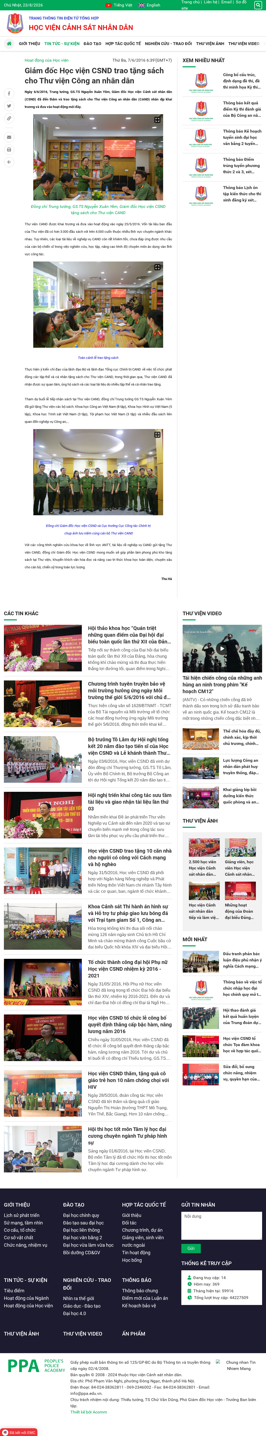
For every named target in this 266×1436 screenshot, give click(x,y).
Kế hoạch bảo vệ (139, 1305)
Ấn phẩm (133, 1334)
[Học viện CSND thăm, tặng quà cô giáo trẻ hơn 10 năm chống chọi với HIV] (43, 1093)
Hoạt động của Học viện (47, 60)
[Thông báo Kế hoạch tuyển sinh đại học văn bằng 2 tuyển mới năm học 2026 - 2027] (201, 139)
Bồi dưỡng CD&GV (81, 1252)
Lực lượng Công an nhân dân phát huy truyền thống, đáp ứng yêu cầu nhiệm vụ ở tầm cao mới (241, 773)
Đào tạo (73, 1205)
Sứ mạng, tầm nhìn (23, 1222)
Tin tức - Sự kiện (25, 1280)
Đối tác (129, 1222)
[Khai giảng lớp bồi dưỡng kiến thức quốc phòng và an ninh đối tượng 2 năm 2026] (201, 797)
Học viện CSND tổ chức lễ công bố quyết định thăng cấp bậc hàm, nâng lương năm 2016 (130, 1024)
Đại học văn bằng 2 (82, 1237)
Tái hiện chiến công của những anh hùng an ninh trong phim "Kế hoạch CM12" (222, 684)
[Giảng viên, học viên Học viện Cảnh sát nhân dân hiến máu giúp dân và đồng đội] (240, 847)
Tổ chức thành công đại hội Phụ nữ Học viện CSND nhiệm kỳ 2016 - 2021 (128, 969)
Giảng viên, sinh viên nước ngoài (143, 1241)
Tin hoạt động (136, 1252)
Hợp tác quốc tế (144, 1205)
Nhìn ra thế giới (78, 1298)
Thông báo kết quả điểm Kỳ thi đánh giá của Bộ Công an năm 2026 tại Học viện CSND (242, 115)
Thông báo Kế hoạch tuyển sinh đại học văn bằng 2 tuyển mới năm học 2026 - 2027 (242, 143)
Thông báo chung (140, 1290)
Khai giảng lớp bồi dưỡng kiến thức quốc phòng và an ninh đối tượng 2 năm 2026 (239, 802)
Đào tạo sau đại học (83, 1222)
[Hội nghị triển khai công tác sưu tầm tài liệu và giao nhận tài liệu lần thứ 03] (43, 815)
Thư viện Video (202, 613)
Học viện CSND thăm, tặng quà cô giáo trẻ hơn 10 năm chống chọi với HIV (128, 1080)
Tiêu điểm (14, 1290)
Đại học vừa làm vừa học (88, 1245)
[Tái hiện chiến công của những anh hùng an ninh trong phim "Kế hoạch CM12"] (222, 648)
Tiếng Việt (123, 5)
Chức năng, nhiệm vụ (25, 1245)
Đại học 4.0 (74, 1313)
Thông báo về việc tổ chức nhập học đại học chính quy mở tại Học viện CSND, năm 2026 (242, 994)
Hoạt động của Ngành (26, 1298)
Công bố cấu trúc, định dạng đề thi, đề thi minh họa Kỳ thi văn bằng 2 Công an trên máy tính (241, 87)
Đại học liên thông (81, 1230)
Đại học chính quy (81, 1215)
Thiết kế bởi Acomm (88, 1412)
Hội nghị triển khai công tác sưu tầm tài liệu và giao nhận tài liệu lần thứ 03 (129, 802)
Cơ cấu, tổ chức (20, 1230)
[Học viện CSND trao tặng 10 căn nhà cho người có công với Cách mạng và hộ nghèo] (43, 870)
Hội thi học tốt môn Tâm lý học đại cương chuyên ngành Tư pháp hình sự (127, 1136)
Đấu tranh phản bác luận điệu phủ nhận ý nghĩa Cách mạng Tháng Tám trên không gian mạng (242, 966)
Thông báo (136, 1280)
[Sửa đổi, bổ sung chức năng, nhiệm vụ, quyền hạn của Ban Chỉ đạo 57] (201, 1074)
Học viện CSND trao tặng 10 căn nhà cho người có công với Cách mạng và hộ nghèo (130, 857)
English (153, 5)
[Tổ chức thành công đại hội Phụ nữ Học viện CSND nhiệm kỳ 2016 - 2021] (43, 982)
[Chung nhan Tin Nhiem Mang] (239, 1368)
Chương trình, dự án (142, 1230)
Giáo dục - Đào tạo (82, 1306)
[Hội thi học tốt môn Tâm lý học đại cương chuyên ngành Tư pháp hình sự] (43, 1149)
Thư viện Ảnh (200, 821)
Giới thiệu (17, 1205)
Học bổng (132, 1260)
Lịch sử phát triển (21, 1215)
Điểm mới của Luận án (145, 1298)
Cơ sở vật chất (18, 1237)
